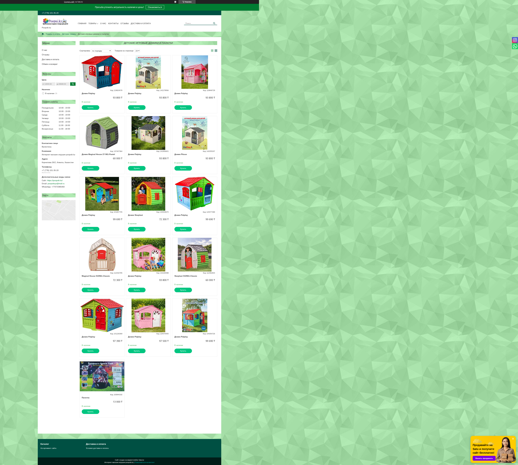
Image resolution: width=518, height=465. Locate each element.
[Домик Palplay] (102, 72)
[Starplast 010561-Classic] (194, 255)
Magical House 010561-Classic (96, 276)
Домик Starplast (135, 215)
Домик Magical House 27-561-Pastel (98, 154)
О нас (103, 23)
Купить (90, 107)
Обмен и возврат (50, 64)
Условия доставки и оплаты (97, 448)
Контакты (113, 23)
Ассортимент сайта (48, 448)
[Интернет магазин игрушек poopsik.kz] (55, 21)
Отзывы (124, 23)
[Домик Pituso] (194, 133)
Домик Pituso (180, 154)
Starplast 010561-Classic (185, 276)
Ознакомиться (155, 7)
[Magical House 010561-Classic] (102, 255)
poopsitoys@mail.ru (56, 183)
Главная (82, 23)
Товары (92, 23)
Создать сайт (69, 2)
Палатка (85, 398)
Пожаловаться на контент (145, 462)
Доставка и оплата (141, 23)
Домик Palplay (88, 93)
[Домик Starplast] (148, 194)
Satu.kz (141, 460)
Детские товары (69, 34)
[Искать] (214, 23)
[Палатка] (102, 376)
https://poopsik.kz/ (55, 180)
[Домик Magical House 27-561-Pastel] (102, 133)
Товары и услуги (53, 34)
